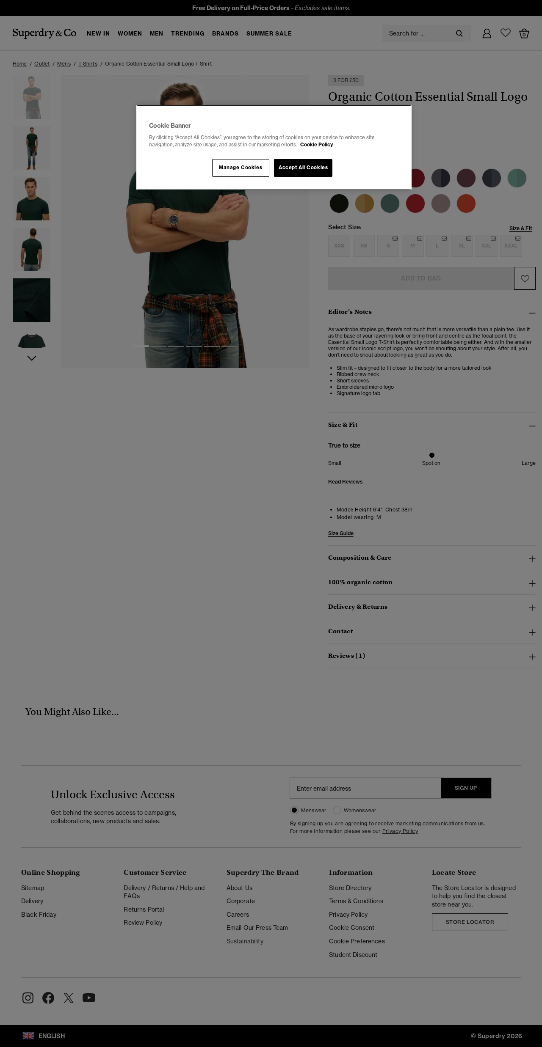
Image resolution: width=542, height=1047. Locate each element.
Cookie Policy (316, 145)
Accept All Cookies (303, 167)
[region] (274, 147)
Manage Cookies (240, 167)
